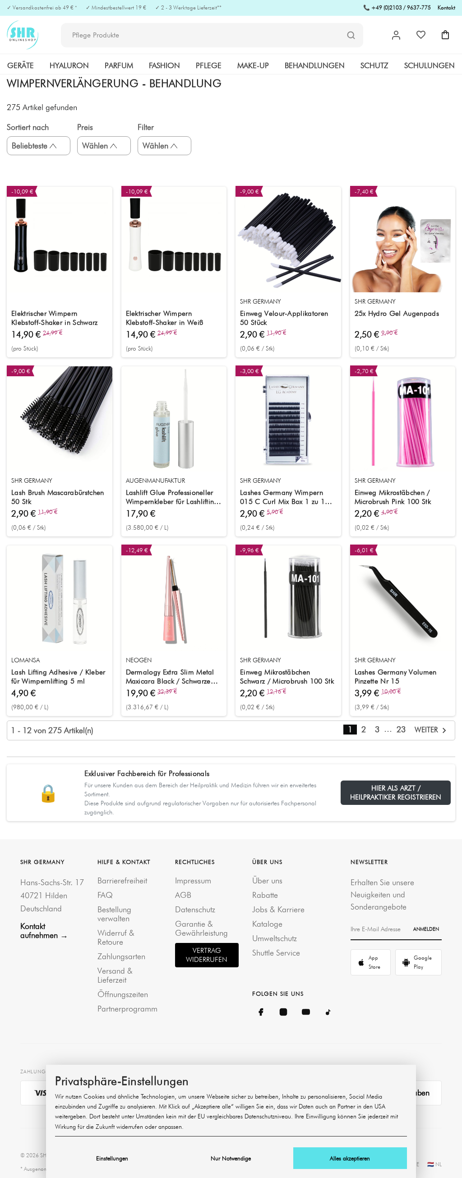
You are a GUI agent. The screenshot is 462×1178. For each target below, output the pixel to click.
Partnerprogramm (127, 1008)
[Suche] (351, 36)
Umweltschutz (274, 938)
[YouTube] (305, 1012)
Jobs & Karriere (278, 909)
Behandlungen (315, 65)
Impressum (193, 880)
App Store (374, 962)
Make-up (253, 65)
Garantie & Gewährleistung (201, 928)
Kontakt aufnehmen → (44, 930)
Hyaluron (69, 65)
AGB (183, 895)
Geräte (20, 65)
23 (401, 729)
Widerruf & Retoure (115, 937)
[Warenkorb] (445, 35)
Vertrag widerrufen (206, 955)
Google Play (423, 962)
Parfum (119, 65)
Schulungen (429, 65)
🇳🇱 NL (434, 1164)
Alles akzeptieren (350, 1158)
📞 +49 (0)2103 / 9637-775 (397, 7)
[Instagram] (283, 1012)
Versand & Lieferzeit (115, 975)
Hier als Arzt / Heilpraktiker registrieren (395, 792)
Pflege (209, 65)
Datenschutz (195, 909)
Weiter (427, 729)
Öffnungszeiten (122, 994)
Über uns (267, 880)
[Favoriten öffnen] (421, 35)
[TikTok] (328, 1012)
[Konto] (396, 35)
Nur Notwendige (231, 1158)
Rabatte (265, 895)
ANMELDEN (426, 929)
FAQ (105, 895)
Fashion (164, 65)
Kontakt (446, 7)
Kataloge (267, 924)
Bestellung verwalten (114, 914)
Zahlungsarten (121, 956)
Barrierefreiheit (122, 880)
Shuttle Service (276, 952)
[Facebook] (260, 1012)
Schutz (374, 65)
